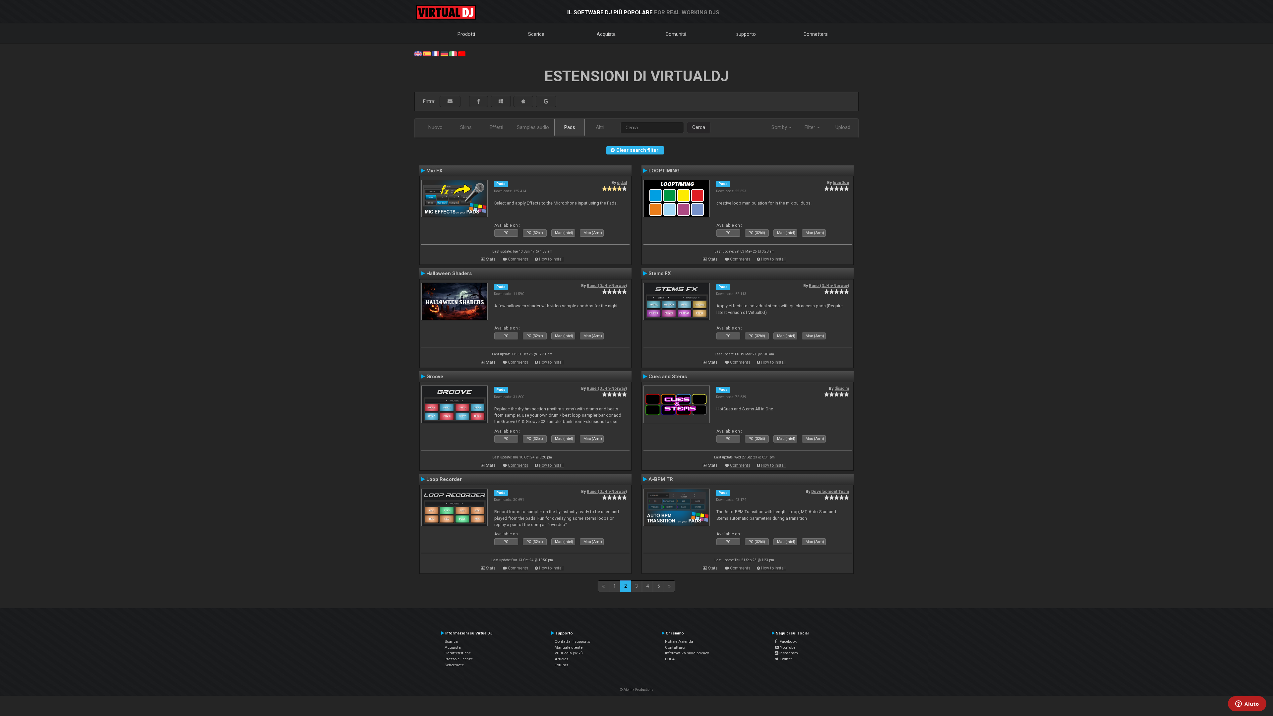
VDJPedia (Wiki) (569, 653)
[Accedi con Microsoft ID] (501, 101)
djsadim (841, 388)
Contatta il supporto (572, 641)
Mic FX (434, 171)
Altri (600, 127)
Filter (811, 127)
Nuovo (435, 127)
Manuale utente (568, 647)
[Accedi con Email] (450, 101)
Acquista (606, 34)
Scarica (536, 34)
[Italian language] (452, 53)
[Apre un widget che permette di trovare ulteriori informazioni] (1247, 704)
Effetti (496, 127)
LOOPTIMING (664, 171)
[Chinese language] (461, 53)
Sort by (779, 127)
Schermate (454, 665)
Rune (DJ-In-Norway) (607, 285)
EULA (670, 659)
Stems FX (659, 273)
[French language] (435, 53)
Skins (466, 127)
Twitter (785, 659)
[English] (418, 53)
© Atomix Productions (636, 689)
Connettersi (816, 34)
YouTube (787, 647)
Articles (561, 659)
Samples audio (533, 127)
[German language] (444, 53)
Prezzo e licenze (459, 659)
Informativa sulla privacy (687, 653)
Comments (518, 259)
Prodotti (466, 34)
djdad (622, 182)
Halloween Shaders (449, 273)
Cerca (698, 127)
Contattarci (675, 647)
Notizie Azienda (679, 641)
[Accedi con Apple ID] (523, 101)
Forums (561, 665)
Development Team (830, 491)
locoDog (841, 182)
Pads (569, 127)
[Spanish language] (426, 53)
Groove (434, 377)
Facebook (787, 641)
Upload (842, 127)
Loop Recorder (444, 479)
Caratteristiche (458, 653)
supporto (746, 34)
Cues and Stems (667, 377)
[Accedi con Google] (546, 101)
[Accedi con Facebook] (478, 101)
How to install (551, 259)
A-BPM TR (660, 479)
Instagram (788, 653)
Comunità (676, 34)
